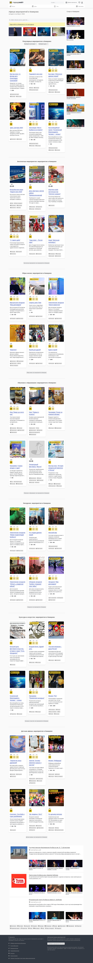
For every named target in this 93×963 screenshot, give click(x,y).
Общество (38, 208)
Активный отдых (18, 481)
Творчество (39, 206)
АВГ (50, 68)
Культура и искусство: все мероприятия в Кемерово (36, 721)
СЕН (11, 68)
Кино (12, 203)
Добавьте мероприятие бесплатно (56, 943)
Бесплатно (13, 139)
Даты (35, 6)
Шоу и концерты (18, 203)
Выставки (13, 96)
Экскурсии (13, 318)
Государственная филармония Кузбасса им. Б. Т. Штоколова (49, 847)
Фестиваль (13, 205)
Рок (59, 711)
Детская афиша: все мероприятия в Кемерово (36, 837)
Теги (57, 6)
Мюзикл (51, 713)
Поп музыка (52, 709)
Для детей (19, 251)
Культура (19, 96)
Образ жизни (20, 318)
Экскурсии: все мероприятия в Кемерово (36, 607)
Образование (14, 432)
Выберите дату (43, 44)
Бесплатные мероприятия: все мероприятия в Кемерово (36, 263)
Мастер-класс (33, 480)
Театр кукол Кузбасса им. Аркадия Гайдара (43, 875)
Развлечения (20, 361)
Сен (50, 234)
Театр (32, 87)
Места (13, 6)
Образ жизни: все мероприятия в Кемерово (36, 372)
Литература (52, 253)
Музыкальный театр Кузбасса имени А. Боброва (45, 899)
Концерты (34, 926)
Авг (30, 68)
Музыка (39, 478)
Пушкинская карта (15, 94)
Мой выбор (80, 6)
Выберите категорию (29, 44)
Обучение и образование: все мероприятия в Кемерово (36, 493)
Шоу (43, 928)
